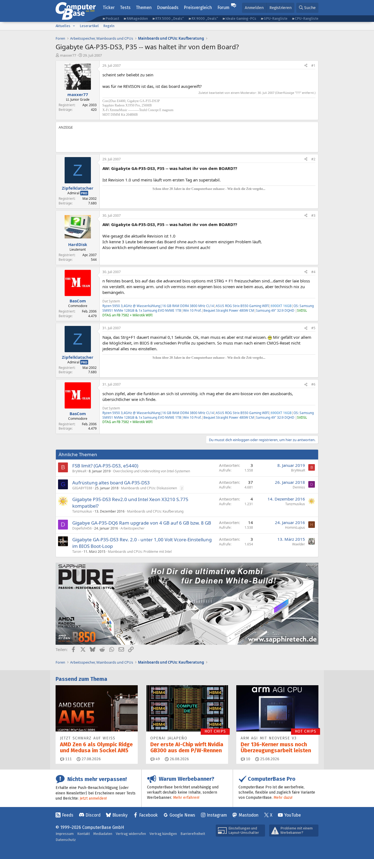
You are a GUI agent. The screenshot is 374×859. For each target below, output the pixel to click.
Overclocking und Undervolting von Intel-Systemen (151, 471)
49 (157, 759)
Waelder (298, 544)
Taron (76, 551)
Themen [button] (144, 7)
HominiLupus (295, 527)
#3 (313, 215)
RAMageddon (137, 18)
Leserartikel (89, 26)
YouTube (292, 815)
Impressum (65, 834)
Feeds (67, 815)
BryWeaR (79, 471)
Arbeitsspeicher (132, 528)
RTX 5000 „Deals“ (169, 18)
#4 (313, 272)
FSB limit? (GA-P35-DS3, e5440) (105, 465)
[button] (73, 26)
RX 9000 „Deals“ (204, 18)
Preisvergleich (198, 7)
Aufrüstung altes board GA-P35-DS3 (111, 482)
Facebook (148, 815)
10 (247, 759)
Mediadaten (102, 834)
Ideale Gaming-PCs (240, 18)
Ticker (109, 7)
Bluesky (120, 815)
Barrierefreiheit (192, 834)
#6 (313, 384)
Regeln (108, 26)
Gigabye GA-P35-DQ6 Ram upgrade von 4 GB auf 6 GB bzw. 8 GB (141, 523)
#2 (313, 159)
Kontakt (83, 834)
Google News (182, 815)
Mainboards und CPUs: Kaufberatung (155, 511)
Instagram (217, 815)
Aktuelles (63, 26)
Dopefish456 (82, 528)
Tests (125, 7)
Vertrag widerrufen (131, 834)
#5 (313, 328)
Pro (84, 193)
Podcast (112, 18)
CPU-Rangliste (306, 18)
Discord (92, 815)
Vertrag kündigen (163, 834)
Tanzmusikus (82, 511)
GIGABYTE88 (82, 488)
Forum (223, 7)
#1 (313, 65)
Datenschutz (66, 840)
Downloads (168, 7)
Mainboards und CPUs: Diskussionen (149, 488)
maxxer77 (68, 55)
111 (68, 759)
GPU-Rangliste (275, 18)
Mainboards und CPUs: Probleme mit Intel (140, 551)
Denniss (299, 487)
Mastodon (248, 815)
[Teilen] (305, 66)
